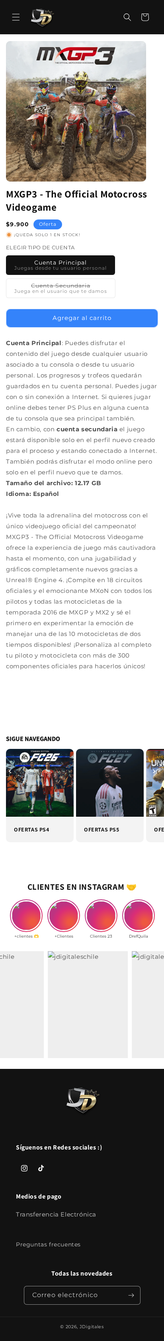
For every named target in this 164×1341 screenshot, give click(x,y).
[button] (16, 17)
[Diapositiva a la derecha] (154, 771)
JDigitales (92, 1326)
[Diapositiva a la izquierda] (10, 771)
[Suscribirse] (131, 1295)
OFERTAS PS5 (101, 829)
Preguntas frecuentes (48, 1244)
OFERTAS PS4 (31, 829)
